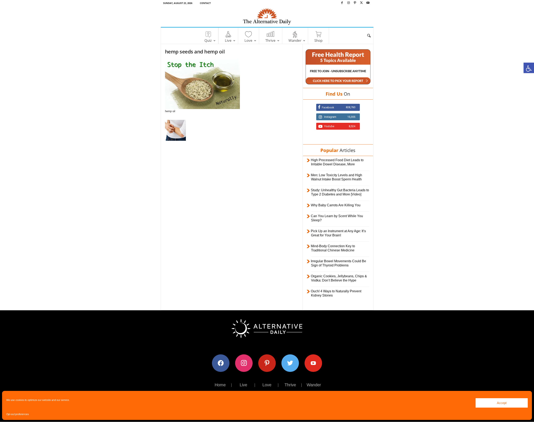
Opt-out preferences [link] (17, 414)
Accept (501, 403)
